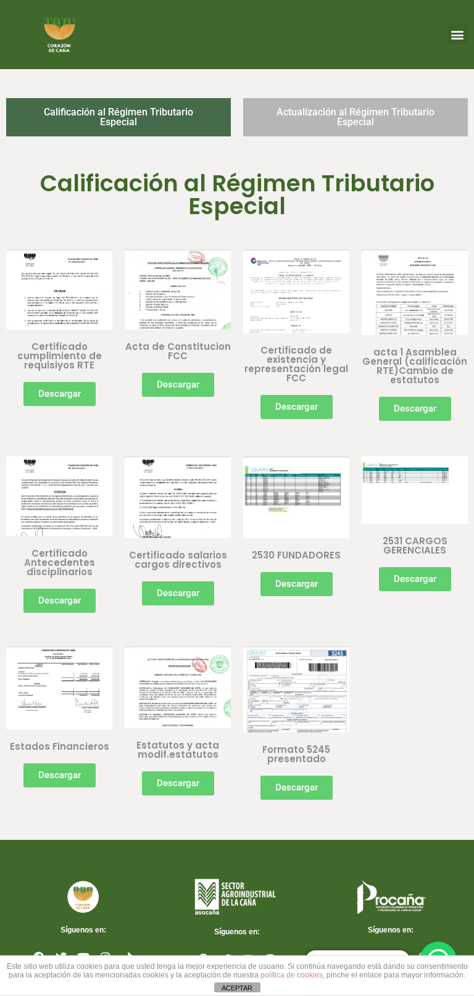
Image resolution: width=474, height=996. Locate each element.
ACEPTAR (237, 988)
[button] (457, 34)
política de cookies (291, 975)
